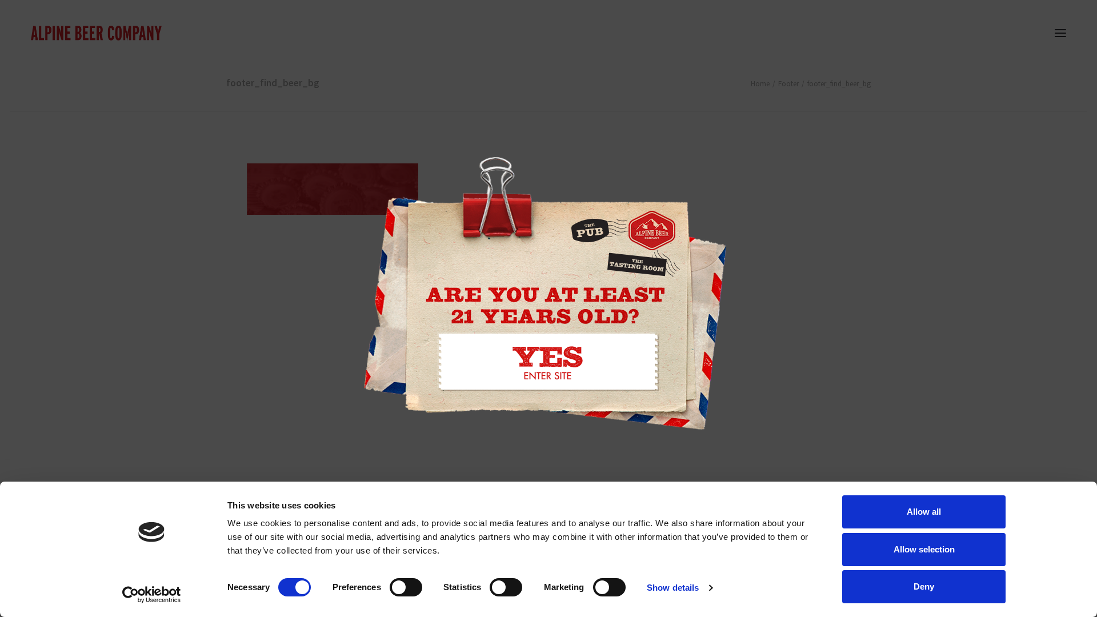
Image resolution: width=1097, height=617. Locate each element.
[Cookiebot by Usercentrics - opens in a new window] (152, 594)
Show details (673, 587)
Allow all (924, 511)
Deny (924, 586)
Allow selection (924, 549)
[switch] (406, 587)
